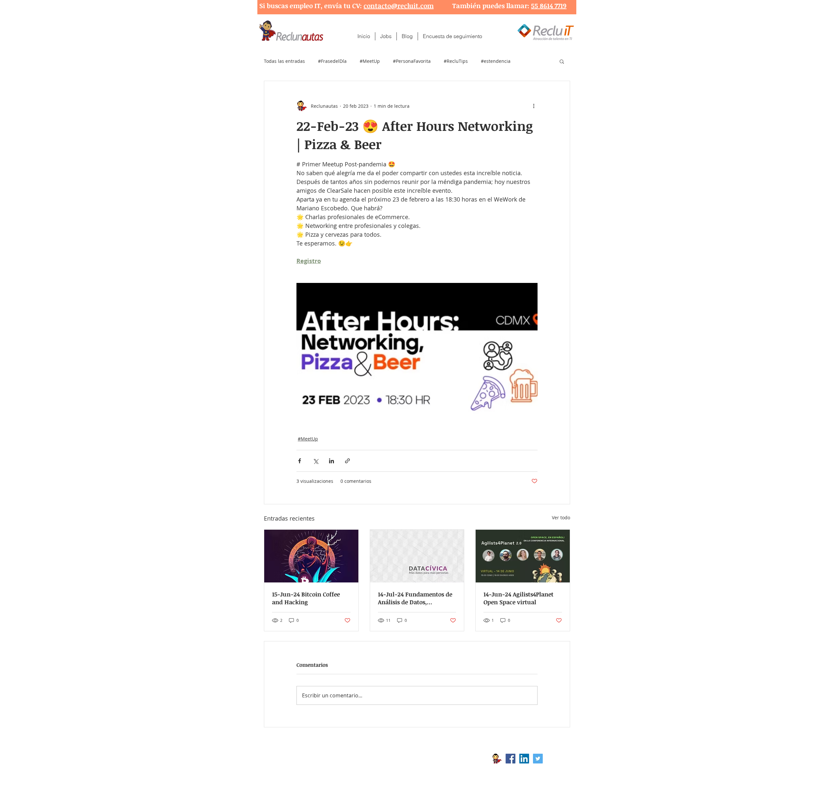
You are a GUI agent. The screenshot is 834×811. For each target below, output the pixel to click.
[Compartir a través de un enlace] (347, 461)
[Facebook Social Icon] (510, 758)
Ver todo (561, 517)
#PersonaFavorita (412, 61)
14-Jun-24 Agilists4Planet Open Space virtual (518, 598)
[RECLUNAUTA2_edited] (497, 758)
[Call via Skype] (556, 760)
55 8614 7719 (549, 5)
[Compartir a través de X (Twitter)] (315, 461)
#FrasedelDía (332, 61)
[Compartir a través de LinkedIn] (331, 461)
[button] (562, 61)
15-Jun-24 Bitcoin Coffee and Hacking (306, 598)
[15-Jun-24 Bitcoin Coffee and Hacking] (311, 556)
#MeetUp (370, 61)
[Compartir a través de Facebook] (299, 461)
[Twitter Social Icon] (538, 758)
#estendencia (495, 61)
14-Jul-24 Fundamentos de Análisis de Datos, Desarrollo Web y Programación (415, 598)
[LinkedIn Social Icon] (524, 758)
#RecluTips (456, 61)
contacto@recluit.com (399, 5)
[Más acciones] (534, 106)
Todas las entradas (284, 61)
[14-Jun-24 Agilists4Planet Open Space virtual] (523, 556)
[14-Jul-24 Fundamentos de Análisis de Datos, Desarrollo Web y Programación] (417, 556)
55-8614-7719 (332, 769)
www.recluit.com (422, 758)
